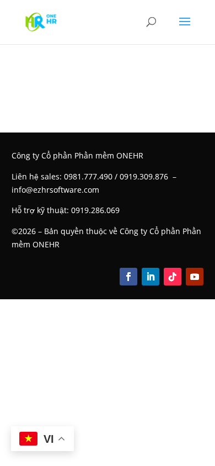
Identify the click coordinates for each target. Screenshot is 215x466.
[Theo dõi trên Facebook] (128, 276)
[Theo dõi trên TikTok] (172, 276)
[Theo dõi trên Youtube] (194, 276)
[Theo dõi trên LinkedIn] (150, 276)
